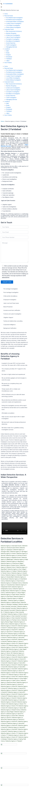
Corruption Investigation (12, 91)
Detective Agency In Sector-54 (9, 643)
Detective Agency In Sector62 (9, 668)
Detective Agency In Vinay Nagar (18, 678)
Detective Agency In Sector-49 (16, 731)
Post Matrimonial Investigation (14, 70)
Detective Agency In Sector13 (15, 684)
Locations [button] (7, 101)
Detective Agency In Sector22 (9, 690)
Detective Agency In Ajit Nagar (18, 551)
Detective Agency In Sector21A (16, 688)
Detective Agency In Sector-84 (9, 647)
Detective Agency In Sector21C (9, 629)
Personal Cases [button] (8, 68)
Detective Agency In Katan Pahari (10, 594)
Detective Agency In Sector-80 (17, 674)
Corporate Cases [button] (9, 82)
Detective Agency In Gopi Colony (15, 581)
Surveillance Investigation (13, 93)
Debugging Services (11, 99)
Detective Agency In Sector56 (16, 667)
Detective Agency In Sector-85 (9, 676)
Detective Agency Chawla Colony (10, 565)
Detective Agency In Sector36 (16, 663)
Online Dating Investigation (13, 80)
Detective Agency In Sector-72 (9, 733)
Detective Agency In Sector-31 (15, 670)
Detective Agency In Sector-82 (17, 735)
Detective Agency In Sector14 (15, 713)
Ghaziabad (9, 109)
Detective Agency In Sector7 (15, 641)
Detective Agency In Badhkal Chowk (11, 557)
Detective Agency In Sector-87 (9, 737)
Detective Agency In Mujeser (16, 600)
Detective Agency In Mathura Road (10, 602)
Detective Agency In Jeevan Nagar (15, 592)
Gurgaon (8, 107)
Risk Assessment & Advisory (14, 84)
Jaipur (7, 113)
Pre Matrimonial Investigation (14, 72)
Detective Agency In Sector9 (8, 702)
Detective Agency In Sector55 (9, 639)
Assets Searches (10, 95)
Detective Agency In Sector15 (9, 626)
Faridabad (9, 111)
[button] (8, 15)
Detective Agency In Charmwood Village (12, 563)
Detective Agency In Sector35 (9, 635)
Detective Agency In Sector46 (15, 637)
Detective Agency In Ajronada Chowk (11, 545)
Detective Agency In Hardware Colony (11, 583)
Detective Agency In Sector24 (17, 659)
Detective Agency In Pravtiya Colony (11, 620)
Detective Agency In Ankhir (8, 553)
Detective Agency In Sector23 (15, 719)
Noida (7, 105)
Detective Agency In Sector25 (9, 721)
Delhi (7, 103)
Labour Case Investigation (13, 89)
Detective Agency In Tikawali (13, 741)
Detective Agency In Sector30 (16, 633)
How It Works (8, 115)
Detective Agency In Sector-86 (17, 708)
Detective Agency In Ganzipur (14, 575)
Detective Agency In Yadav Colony (10, 680)
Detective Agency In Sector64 (16, 700)
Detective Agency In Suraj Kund (9, 651)
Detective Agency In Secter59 (16, 727)
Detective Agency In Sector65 (9, 729)
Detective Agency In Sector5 (8, 698)
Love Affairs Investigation (13, 78)
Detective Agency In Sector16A (9, 715)
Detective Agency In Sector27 (9, 661)
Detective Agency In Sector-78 (17, 645)
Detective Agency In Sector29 (16, 692)
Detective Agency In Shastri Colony (10, 710)
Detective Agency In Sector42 (16, 696)
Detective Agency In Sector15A (15, 655)
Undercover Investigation (13, 88)
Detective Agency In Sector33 (9, 694)
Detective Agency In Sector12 (17, 624)
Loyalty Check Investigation (13, 76)
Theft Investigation (11, 97)
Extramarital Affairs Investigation (15, 74)
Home (6, 66)
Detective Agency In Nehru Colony (17, 614)
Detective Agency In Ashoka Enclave (16, 555)
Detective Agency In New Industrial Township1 (13, 616)
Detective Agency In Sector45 (9, 725)
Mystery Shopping (11, 86)
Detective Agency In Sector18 (9, 657)
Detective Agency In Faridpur (9, 571)
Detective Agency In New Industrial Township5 (13, 618)
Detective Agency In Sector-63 (9, 672)
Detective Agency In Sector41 (9, 665)
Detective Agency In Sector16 (9, 686)
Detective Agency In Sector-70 (17, 704)
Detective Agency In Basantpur (15, 561)
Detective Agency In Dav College (17, 569)
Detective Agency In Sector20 (16, 627)
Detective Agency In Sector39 (15, 723)
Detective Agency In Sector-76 (9, 706)
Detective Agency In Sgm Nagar (17, 649)
